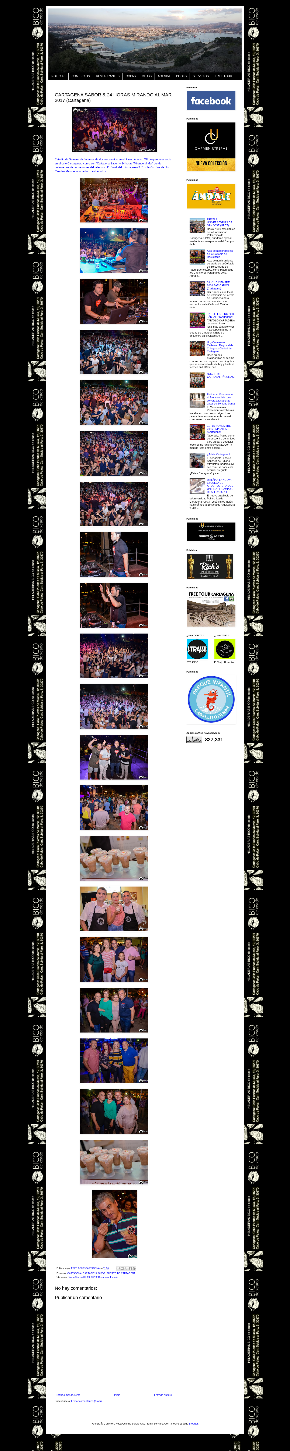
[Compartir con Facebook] (130, 1268)
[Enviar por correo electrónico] (118, 1268)
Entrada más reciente (68, 1395)
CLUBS (147, 76)
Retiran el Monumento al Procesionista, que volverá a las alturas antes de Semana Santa (221, 399)
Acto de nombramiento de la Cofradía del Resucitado (220, 254)
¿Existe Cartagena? (218, 454)
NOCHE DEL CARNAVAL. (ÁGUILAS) (221, 375)
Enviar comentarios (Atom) (86, 1401)
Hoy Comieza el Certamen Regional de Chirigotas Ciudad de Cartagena (220, 347)
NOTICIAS (58, 76)
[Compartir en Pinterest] (134, 1268)
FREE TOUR (223, 76)
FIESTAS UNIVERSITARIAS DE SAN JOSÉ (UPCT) (219, 222)
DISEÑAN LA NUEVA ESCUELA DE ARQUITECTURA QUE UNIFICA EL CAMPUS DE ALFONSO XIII (220, 486)
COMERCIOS (81, 76)
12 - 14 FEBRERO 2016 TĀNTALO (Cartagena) (221, 315)
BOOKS (181, 76)
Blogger (193, 1423)
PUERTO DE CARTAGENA (121, 1273)
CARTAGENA (74, 1273)
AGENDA (164, 76)
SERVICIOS (201, 76)
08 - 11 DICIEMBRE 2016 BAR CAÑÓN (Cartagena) (218, 285)
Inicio (117, 1395)
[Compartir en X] (126, 1268)
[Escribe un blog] (122, 1268)
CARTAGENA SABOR (94, 1273)
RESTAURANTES (108, 76)
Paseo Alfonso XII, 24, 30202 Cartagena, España (93, 1277)
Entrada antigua (163, 1395)
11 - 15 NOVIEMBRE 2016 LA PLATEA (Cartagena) (219, 429)
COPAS (131, 76)
